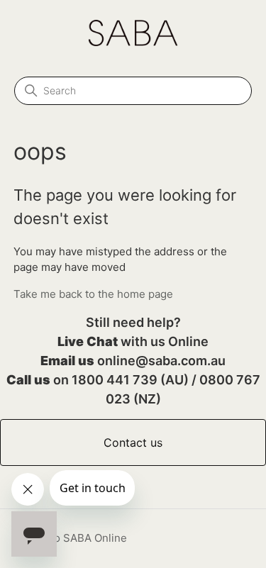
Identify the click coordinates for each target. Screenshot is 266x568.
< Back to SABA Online (70, 538)
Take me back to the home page (93, 294)
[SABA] (133, 42)
